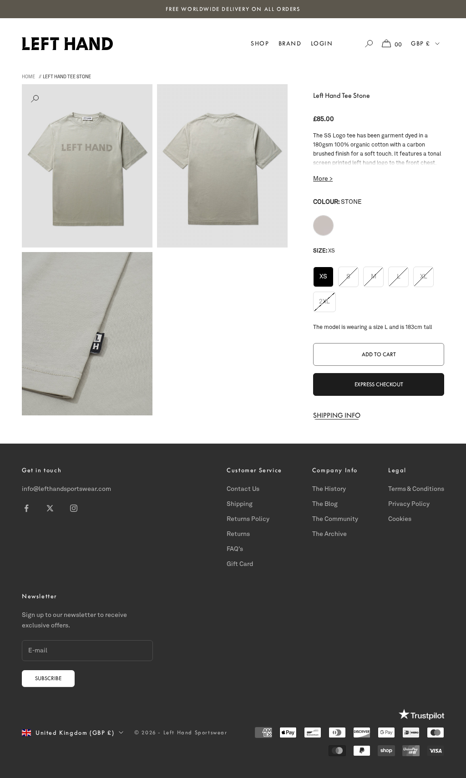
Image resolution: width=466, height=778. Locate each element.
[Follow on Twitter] (50, 508)
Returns (238, 534)
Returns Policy (248, 519)
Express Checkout (379, 384)
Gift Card (240, 564)
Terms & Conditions (416, 489)
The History (329, 489)
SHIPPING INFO (336, 415)
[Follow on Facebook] (26, 508)
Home (28, 77)
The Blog (325, 504)
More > (323, 179)
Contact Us (243, 489)
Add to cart (379, 354)
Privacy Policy (409, 504)
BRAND (290, 43)
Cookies (399, 519)
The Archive (329, 534)
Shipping (240, 504)
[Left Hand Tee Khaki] (323, 225)
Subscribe (48, 678)
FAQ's (235, 549)
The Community (335, 519)
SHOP (260, 43)
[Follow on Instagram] (73, 508)
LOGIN (322, 43)
